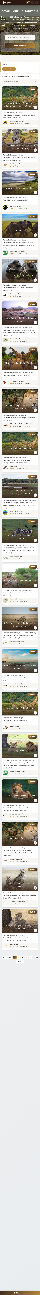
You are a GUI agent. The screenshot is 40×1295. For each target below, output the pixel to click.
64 (37, 957)
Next (19, 961)
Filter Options (21, 1293)
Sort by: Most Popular (11, 81)
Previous (8, 957)
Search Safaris (21, 45)
